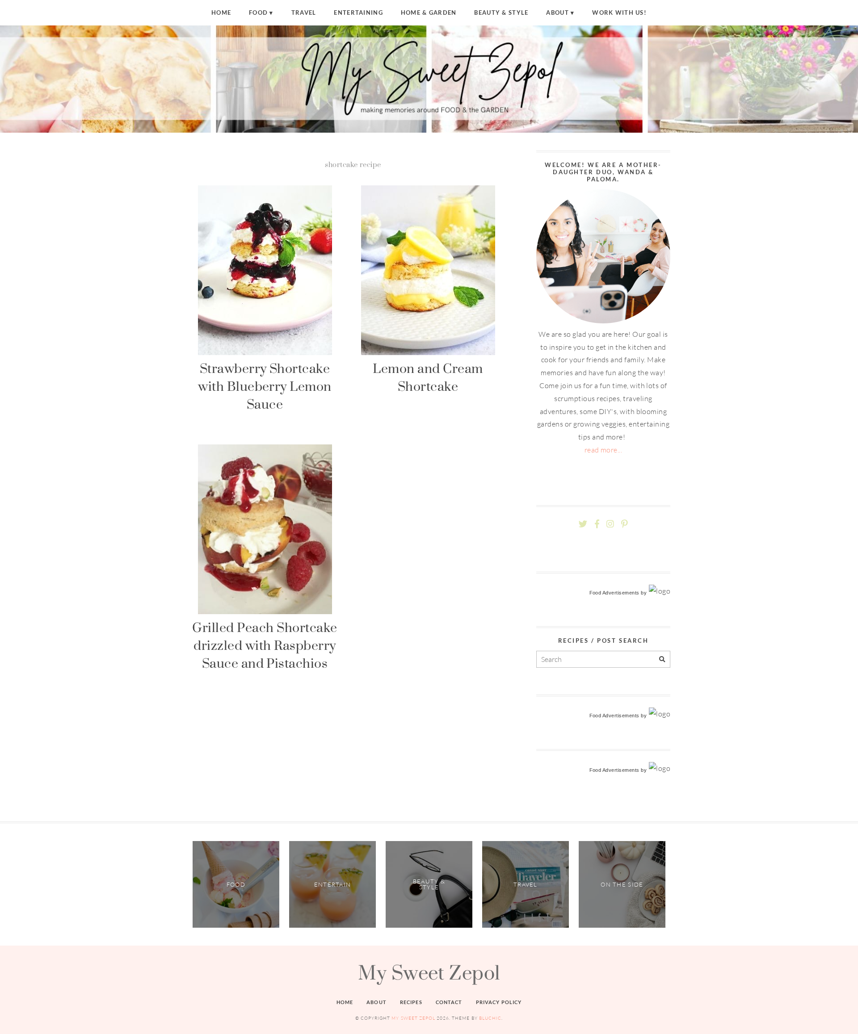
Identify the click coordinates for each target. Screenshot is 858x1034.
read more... (603, 449)
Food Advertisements (614, 592)
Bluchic (490, 1018)
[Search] (662, 659)
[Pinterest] (624, 524)
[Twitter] (583, 524)
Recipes (411, 1002)
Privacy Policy (499, 1002)
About (557, 12)
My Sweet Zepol (429, 972)
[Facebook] (597, 524)
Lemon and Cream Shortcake (428, 377)
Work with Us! (619, 12)
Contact (449, 1002)
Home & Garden (429, 12)
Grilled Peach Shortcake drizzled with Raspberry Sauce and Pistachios (264, 645)
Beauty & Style (501, 12)
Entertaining (358, 12)
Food (258, 12)
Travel (303, 12)
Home (221, 12)
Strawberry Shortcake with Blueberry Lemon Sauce (265, 386)
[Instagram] (610, 524)
